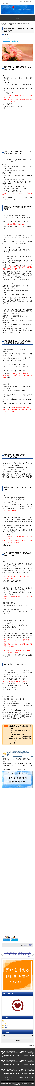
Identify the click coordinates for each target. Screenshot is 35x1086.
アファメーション (10, 1023)
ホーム (21, 1)
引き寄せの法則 (22, 23)
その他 (5, 1027)
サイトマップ (31, 1)
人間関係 (30, 944)
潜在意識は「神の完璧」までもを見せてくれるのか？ (10, 953)
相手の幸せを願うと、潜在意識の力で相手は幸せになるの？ (24, 954)
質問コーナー (7, 1025)
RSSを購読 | (26, 1)
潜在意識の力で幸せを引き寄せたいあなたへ (9, 23)
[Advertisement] (17, 129)
